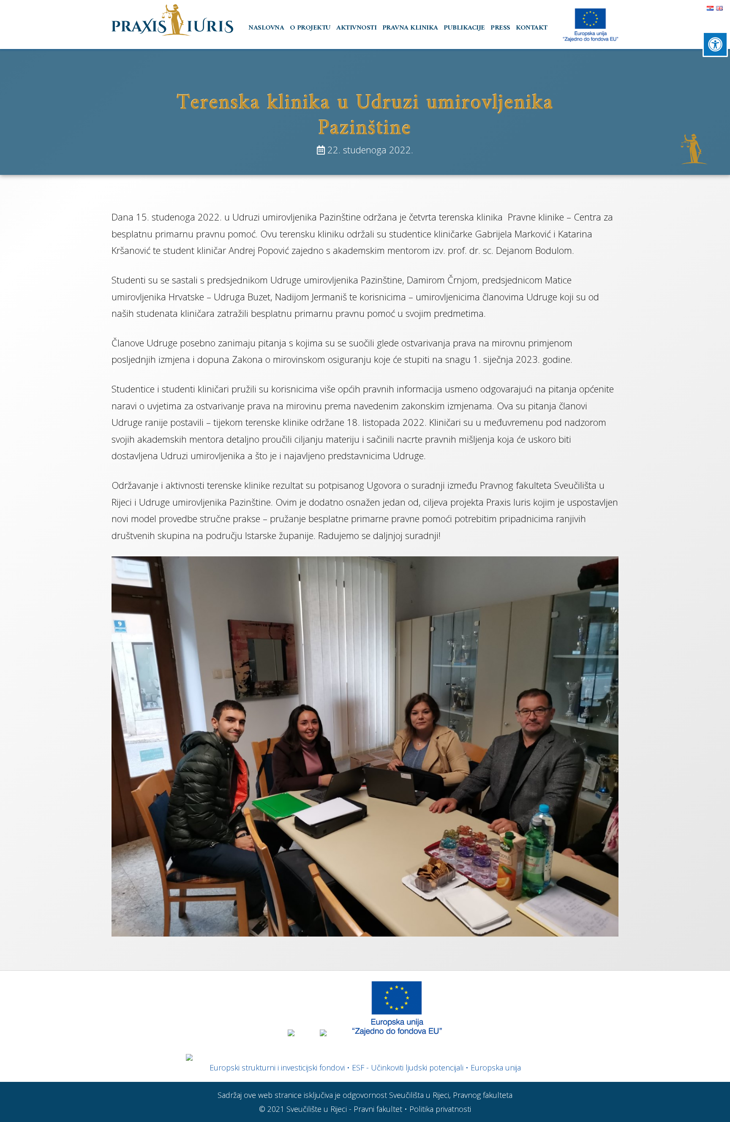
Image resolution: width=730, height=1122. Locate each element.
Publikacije (464, 28)
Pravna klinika (410, 28)
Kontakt (532, 28)
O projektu (310, 28)
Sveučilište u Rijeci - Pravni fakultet (344, 1109)
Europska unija (496, 1067)
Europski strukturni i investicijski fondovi (277, 1067)
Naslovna (266, 28)
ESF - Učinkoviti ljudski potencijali (407, 1067)
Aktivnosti (356, 28)
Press (500, 28)
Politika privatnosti (440, 1109)
